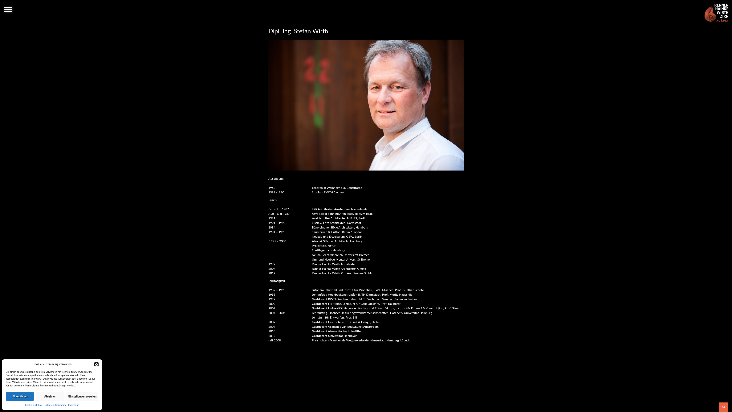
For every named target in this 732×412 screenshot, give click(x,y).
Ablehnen (50, 396)
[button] (96, 364)
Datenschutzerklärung (55, 405)
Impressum (73, 405)
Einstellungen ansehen (82, 396)
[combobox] (723, 407)
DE (723, 407)
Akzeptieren (19, 396)
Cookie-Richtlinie (34, 405)
